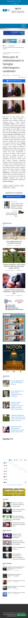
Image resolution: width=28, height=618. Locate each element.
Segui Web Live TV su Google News (14, 193)
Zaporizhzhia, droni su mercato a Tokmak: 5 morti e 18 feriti (15, 575)
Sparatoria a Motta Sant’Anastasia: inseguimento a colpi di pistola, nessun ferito (14, 291)
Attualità (5, 52)
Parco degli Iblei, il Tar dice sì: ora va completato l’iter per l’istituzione (17, 393)
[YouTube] (17, 4)
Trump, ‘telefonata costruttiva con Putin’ (16, 580)
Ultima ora (17, 52)
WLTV (18, 8)
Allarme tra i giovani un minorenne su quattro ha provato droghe (18, 504)
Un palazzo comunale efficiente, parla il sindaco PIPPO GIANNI (19, 542)
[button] (21, 615)
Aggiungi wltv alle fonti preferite (14, 196)
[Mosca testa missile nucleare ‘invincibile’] (5, 594)
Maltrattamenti (7, 187)
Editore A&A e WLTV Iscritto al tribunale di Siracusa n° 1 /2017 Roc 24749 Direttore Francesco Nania (14, 614)
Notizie (13, 52)
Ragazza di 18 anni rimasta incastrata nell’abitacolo (17, 536)
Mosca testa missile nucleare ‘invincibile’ (16, 592)
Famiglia (17, 185)
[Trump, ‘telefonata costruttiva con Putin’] (5, 582)
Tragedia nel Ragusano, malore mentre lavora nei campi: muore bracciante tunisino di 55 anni (14, 266)
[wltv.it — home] (6, 10)
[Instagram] (15, 4)
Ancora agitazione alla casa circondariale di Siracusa (14, 242)
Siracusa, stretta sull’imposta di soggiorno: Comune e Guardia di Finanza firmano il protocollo (17, 406)
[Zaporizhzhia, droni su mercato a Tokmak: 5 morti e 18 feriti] (5, 575)
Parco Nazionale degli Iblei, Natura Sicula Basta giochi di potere (18, 518)
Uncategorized (6, 53)
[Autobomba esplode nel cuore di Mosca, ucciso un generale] (5, 588)
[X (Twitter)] (13, 4)
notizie (13, 187)
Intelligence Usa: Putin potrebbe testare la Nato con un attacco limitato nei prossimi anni (16, 568)
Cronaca (9, 52)
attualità (5, 185)
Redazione (8, 75)
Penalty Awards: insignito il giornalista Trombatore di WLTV (19, 524)
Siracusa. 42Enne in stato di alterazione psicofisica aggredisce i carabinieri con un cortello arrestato (17, 205)
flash (22, 185)
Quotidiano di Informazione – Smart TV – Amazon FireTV (18, 12)
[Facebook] (10, 4)
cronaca (11, 185)
